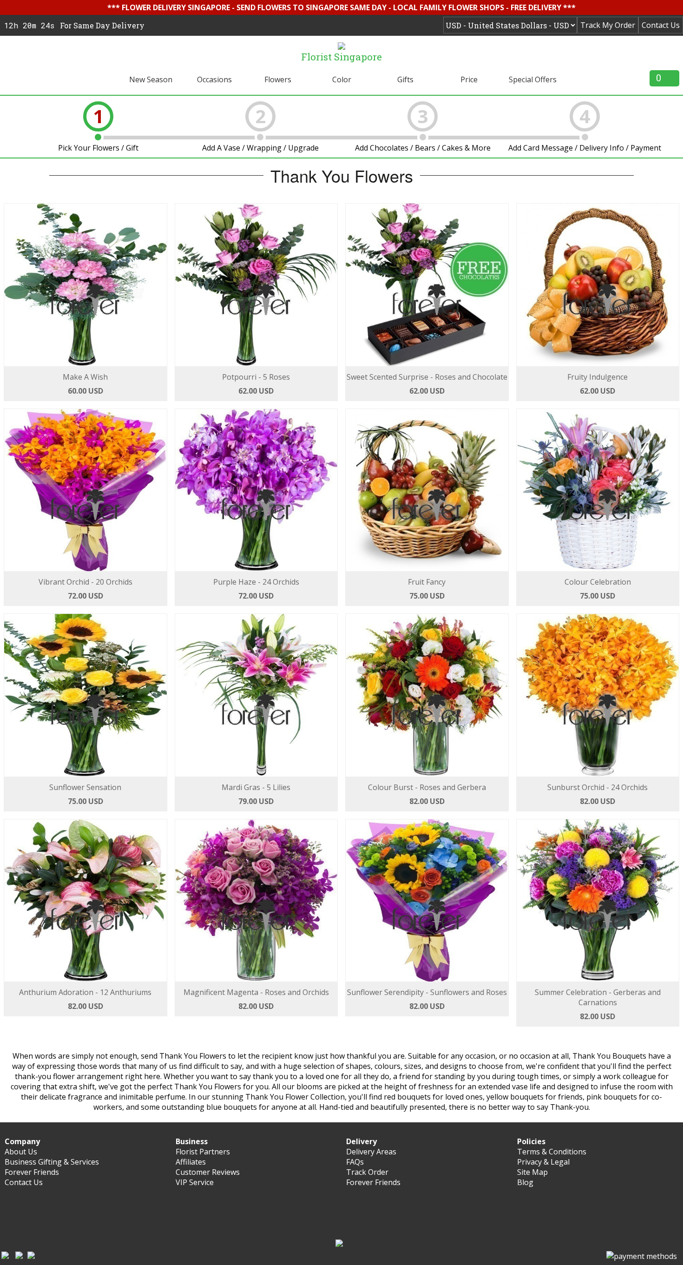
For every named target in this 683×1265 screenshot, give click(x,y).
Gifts (405, 79)
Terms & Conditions (551, 1151)
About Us (21, 1151)
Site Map (532, 1172)
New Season (150, 79)
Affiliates (191, 1162)
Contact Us (661, 25)
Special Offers (533, 79)
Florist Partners (203, 1151)
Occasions (214, 79)
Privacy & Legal (543, 1162)
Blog (525, 1182)
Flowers (277, 79)
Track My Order (607, 25)
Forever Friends (32, 1172)
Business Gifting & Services (52, 1162)
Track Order (367, 1172)
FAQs (355, 1162)
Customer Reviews (208, 1172)
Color (341, 79)
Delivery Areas (371, 1151)
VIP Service (195, 1182)
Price (469, 79)
